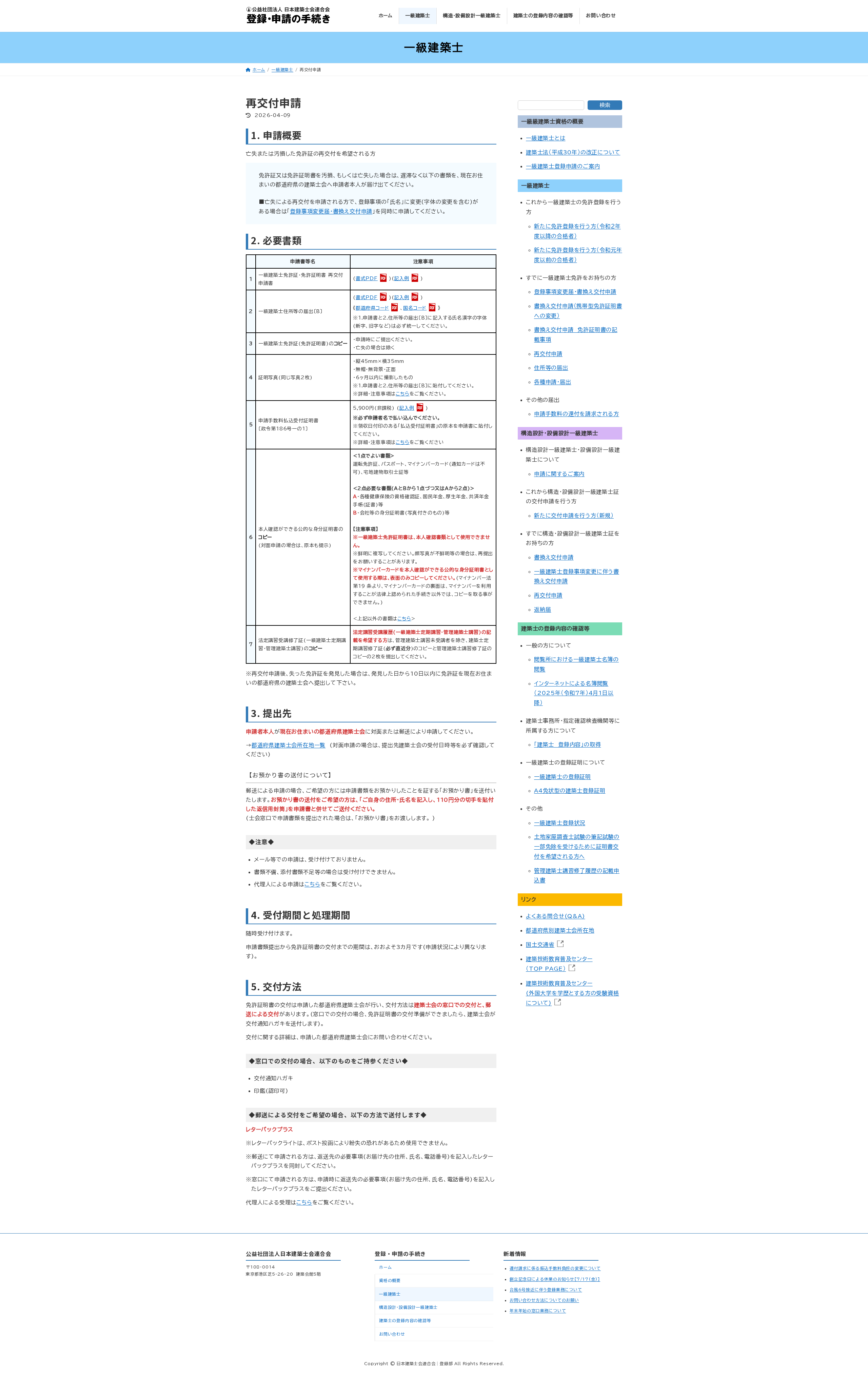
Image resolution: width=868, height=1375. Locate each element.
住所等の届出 (551, 368)
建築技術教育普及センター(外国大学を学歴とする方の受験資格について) (572, 993)
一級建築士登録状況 (559, 823)
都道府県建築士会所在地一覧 (289, 745)
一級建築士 (390, 1294)
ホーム (385, 1267)
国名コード (415, 308)
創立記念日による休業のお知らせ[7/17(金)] (555, 1279)
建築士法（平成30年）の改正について (573, 152)
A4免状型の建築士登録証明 (569, 791)
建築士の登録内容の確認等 (405, 1320)
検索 (604, 105)
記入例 (401, 278)
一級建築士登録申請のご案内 (563, 166)
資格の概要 (390, 1280)
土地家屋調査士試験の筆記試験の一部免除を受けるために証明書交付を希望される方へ (576, 846)
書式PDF (367, 278)
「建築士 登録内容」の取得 (567, 745)
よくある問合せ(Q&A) (555, 916)
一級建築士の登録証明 (562, 776)
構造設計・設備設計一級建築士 (408, 1307)
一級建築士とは (546, 138)
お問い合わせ (392, 1334)
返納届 (542, 609)
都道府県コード (372, 308)
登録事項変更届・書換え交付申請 (331, 211)
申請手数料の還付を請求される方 (576, 414)
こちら (402, 393)
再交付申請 (548, 353)
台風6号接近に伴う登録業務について (546, 1289)
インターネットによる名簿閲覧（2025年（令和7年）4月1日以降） (574, 693)
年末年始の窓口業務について (538, 1311)
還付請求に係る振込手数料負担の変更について (555, 1268)
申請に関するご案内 (559, 474)
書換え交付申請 (554, 557)
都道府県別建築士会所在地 (560, 930)
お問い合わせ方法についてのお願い (544, 1300)
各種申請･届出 (552, 382)
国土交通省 (540, 944)
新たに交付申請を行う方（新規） (574, 515)
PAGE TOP (840, 1323)
